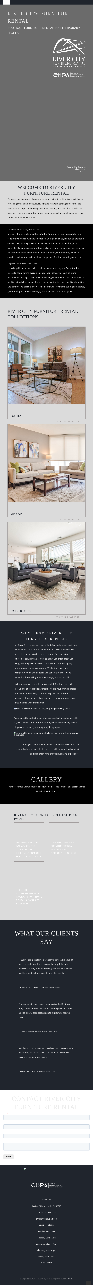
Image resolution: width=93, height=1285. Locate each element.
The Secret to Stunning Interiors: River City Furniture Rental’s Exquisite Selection (29, 897)
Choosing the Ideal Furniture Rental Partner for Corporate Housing (63, 848)
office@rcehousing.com (46, 1219)
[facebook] (43, 1266)
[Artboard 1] (46, 1169)
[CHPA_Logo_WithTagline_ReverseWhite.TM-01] (68, 73)
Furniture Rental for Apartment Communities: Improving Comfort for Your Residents (28, 850)
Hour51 (70, 1279)
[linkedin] (50, 1266)
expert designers (69, 243)
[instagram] (46, 1266)
